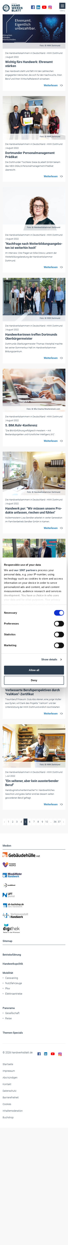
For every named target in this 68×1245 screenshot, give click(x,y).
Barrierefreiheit (11, 1097)
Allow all (34, 670)
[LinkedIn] (38, 7)
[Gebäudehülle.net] (34, 854)
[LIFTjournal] (34, 895)
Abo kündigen (10, 1077)
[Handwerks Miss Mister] (34, 874)
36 (55, 821)
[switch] (59, 623)
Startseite (8, 1064)
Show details (49, 659)
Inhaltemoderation (13, 1110)
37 (59, 821)
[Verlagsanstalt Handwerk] (34, 915)
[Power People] (34, 864)
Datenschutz (9, 1090)
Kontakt (7, 1084)
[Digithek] (34, 928)
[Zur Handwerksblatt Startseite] (12, 7)
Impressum (9, 1070)
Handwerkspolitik (13, 963)
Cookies (7, 1104)
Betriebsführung (12, 954)
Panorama (9, 1008)
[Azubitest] (34, 885)
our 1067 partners (25, 570)
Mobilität (8, 972)
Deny (34, 680)
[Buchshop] (34, 905)
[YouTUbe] (44, 7)
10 (46, 821)
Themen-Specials (13, 1032)
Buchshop (8, 1117)
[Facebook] (33, 7)
